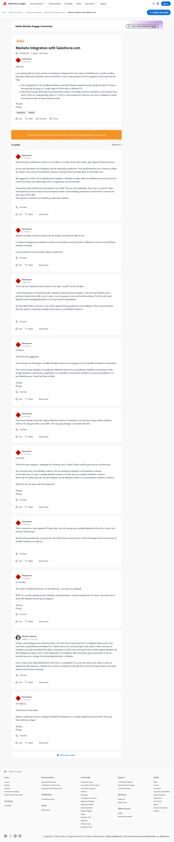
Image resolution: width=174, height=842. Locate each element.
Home (4, 12)
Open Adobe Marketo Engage (144, 26)
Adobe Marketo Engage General (54, 12)
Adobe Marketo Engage (33, 12)
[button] (159, 12)
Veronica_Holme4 (29, 636)
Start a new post (84, 135)
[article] (65, 185)
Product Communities (16, 12)
